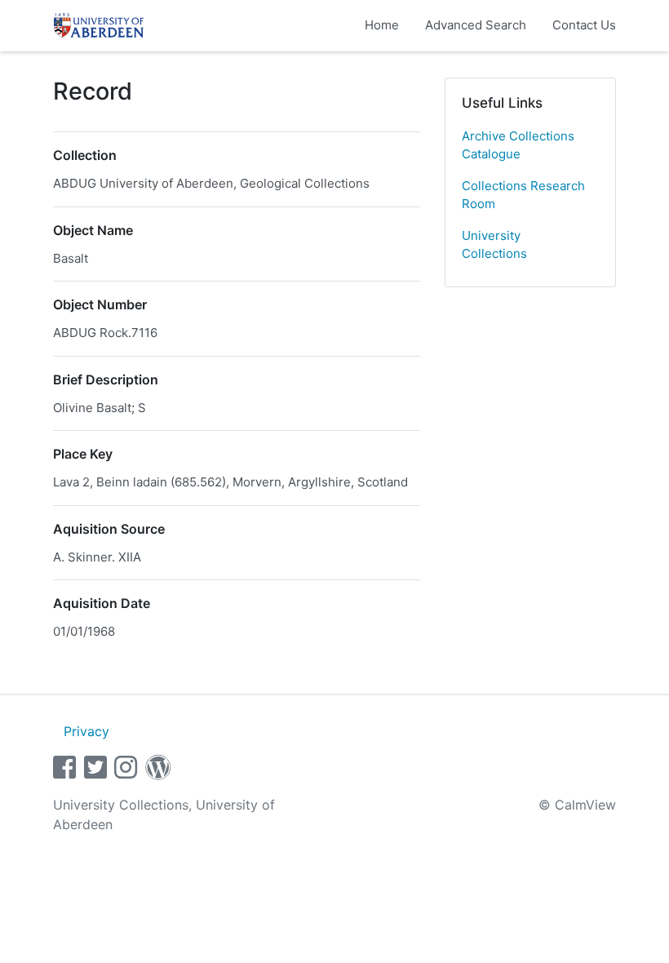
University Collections (494, 245)
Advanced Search (475, 25)
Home (382, 25)
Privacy (86, 731)
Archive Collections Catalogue (518, 145)
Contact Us (584, 25)
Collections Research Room (523, 195)
